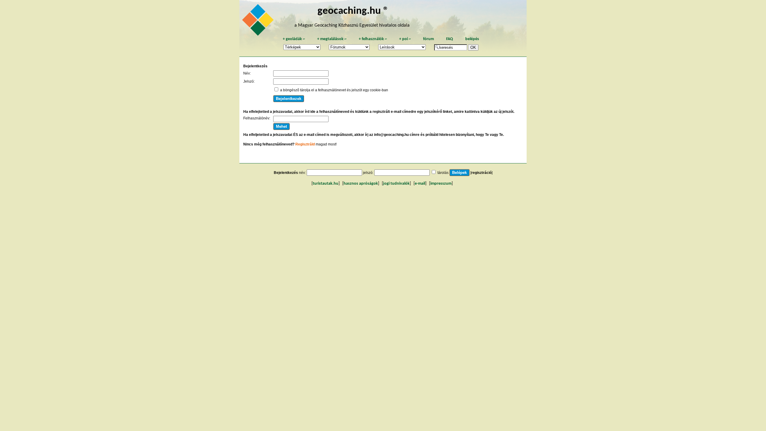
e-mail (420, 184)
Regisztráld (305, 144)
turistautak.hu (325, 184)
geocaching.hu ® (353, 11)
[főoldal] (259, 21)
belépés (472, 39)
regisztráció (481, 173)
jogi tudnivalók (396, 184)
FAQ (449, 39)
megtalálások (332, 39)
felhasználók (373, 39)
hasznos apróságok (361, 184)
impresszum (441, 184)
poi (405, 39)
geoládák (294, 39)
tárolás (443, 173)
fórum (428, 39)
